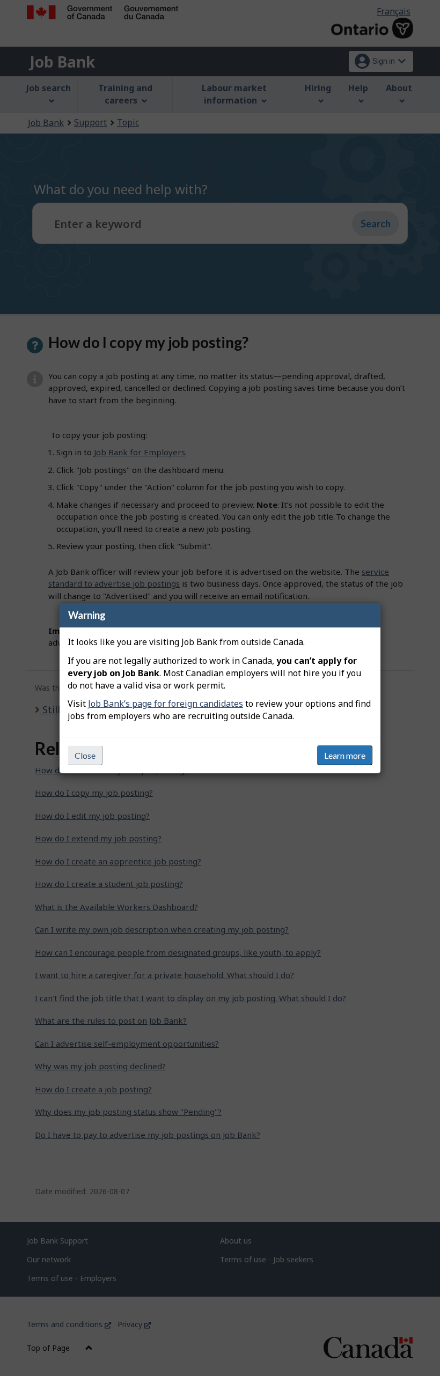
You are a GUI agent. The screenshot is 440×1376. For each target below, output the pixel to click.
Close (85, 755)
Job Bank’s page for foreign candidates (165, 703)
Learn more (344, 755)
